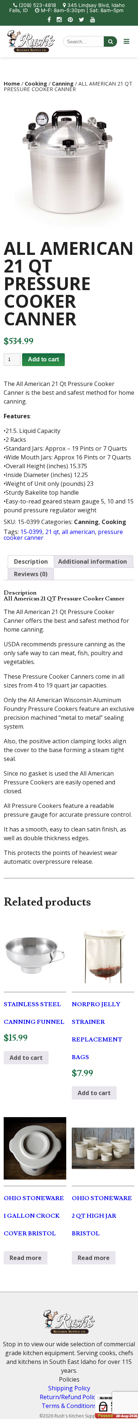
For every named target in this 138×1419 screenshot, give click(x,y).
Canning (63, 83)
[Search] (110, 41)
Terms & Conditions (69, 1406)
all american (78, 532)
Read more (26, 1258)
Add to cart (43, 359)
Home (12, 83)
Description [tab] (31, 561)
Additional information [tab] (92, 561)
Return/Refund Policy (69, 1397)
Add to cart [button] (26, 1058)
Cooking (36, 83)
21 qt (52, 532)
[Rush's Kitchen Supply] (31, 50)
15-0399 (31, 532)
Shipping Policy (69, 1388)
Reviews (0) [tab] (30, 574)
